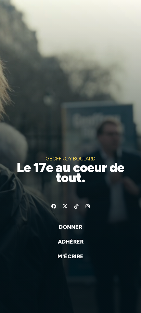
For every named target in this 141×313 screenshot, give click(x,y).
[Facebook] (54, 206)
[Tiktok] (76, 206)
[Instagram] (87, 206)
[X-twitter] (65, 206)
